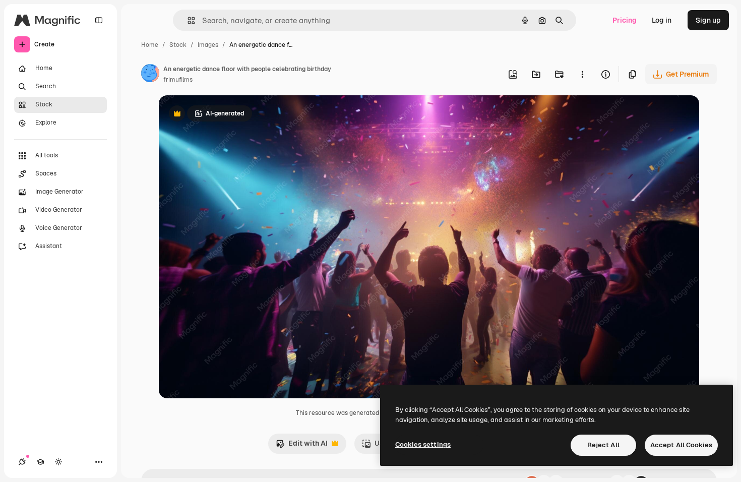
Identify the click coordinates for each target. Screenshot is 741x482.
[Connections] (22, 462)
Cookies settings (423, 444)
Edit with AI (302, 446)
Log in (661, 20)
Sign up (708, 20)
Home (149, 45)
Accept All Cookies (681, 445)
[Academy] (40, 462)
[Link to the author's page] (150, 74)
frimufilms (178, 80)
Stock (178, 45)
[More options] (582, 74)
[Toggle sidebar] (99, 20)
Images (208, 45)
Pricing (624, 20)
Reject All (603, 445)
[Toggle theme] (58, 462)
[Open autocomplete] (187, 20)
